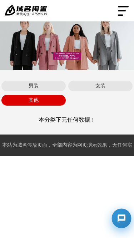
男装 (34, 85)
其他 (34, 100)
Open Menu (123, 10)
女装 (100, 85)
